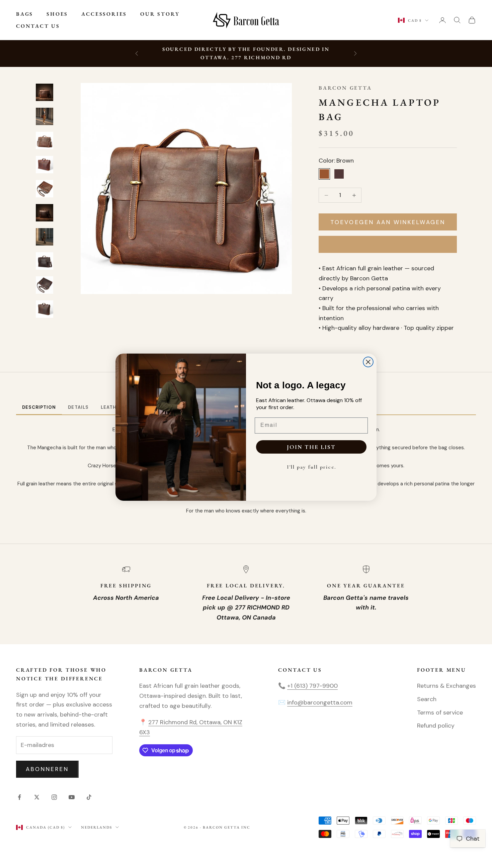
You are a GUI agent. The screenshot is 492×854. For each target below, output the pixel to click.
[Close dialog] (368, 362)
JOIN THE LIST (311, 447)
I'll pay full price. (311, 467)
